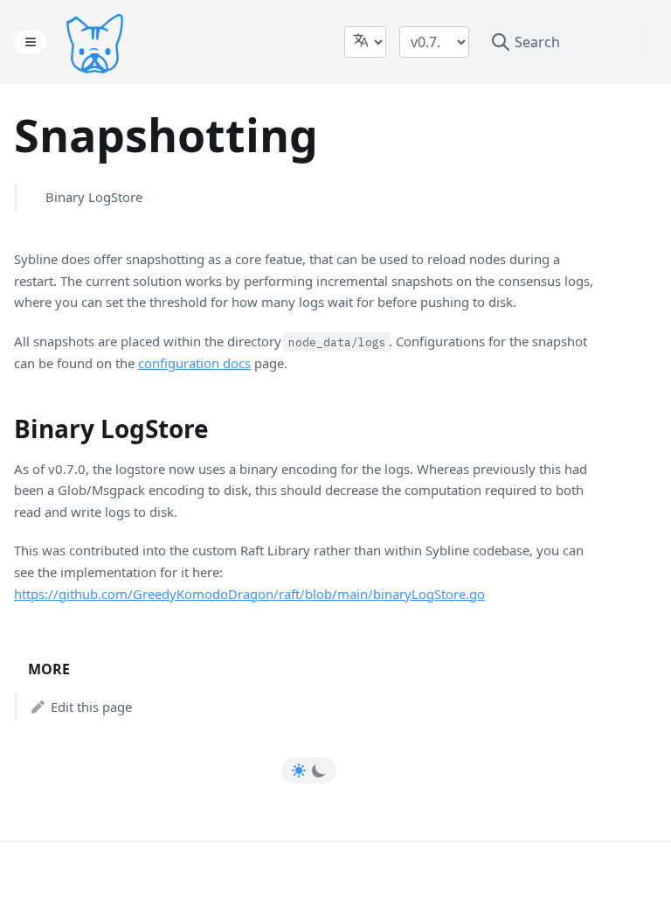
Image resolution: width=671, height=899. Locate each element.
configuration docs (194, 363)
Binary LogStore (93, 197)
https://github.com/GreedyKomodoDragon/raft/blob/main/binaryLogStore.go (249, 594)
